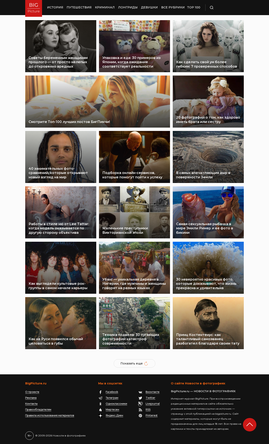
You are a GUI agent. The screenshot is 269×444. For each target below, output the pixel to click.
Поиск (224, 7)
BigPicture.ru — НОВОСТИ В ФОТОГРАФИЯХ (203, 391)
